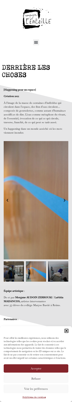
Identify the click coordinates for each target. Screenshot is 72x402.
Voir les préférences (36, 389)
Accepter (36, 368)
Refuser (36, 378)
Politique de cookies (34, 397)
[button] (66, 331)
